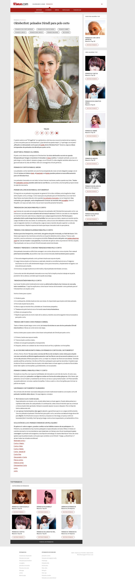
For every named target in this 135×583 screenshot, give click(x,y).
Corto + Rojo (18, 446)
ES (102, 4)
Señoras (39, 10)
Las (15, 211)
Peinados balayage (52, 32)
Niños (57, 10)
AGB (72, 552)
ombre (21, 573)
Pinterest (52, 133)
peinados (22, 552)
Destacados (45, 565)
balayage (21, 570)
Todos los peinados (46, 541)
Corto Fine (17, 454)
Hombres (48, 10)
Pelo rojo (44, 573)
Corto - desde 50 (19, 451)
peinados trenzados (24, 565)
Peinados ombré (64, 29)
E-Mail (57, 133)
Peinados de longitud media (45, 29)
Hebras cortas (19, 463)
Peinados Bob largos (36, 32)
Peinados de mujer (24, 558)
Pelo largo (44, 560)
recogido (64, 200)
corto (16, 468)
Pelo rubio (44, 568)
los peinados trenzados (51, 198)
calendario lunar (38, 4)
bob (32, 173)
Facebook (37, 133)
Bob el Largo (22, 575)
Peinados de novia (24, 568)
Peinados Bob (45, 563)
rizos (49, 158)
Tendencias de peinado (25, 555)
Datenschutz (89, 552)
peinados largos (20, 32)
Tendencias (77, 10)
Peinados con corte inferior (24, 29)
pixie (47, 173)
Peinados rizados (46, 575)
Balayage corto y (19, 440)
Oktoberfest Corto (20, 465)
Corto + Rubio (19, 449)
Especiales (66, 10)
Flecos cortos (18, 460)
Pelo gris (44, 570)
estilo (43, 145)
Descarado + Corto (20, 457)
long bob (39, 173)
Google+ (47, 133)
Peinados (49, 4)
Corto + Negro (19, 443)
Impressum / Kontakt (80, 552)
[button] (76, 77)
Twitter (42, 133)
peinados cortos (22, 183)
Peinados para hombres (25, 560)
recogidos (66, 32)
